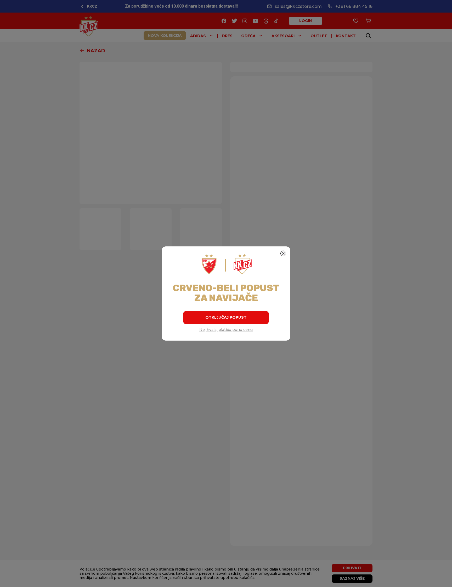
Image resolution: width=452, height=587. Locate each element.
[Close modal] (283, 253)
